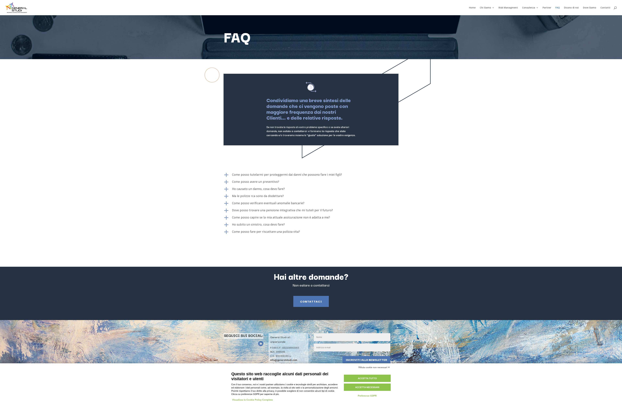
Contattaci (311, 301)
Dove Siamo (589, 7)
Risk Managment (508, 7)
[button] (311, 175)
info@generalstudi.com (283, 360)
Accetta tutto (367, 378)
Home (472, 7)
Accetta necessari (367, 387)
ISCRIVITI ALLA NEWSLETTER (366, 359)
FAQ (557, 7)
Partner (547, 7)
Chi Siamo (485, 7)
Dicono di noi (571, 7)
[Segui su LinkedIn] (260, 343)
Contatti (605, 7)
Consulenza (528, 7)
